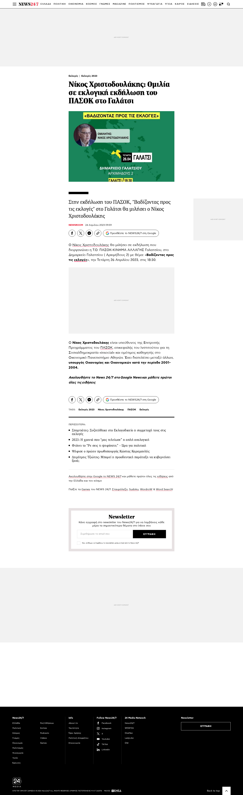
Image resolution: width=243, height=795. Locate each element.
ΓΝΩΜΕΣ (105, 4)
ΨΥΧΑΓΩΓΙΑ (154, 4)
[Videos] (209, 4)
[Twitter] (80, 233)
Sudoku (134, 489)
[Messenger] (89, 233)
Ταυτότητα (74, 728)
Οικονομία (17, 743)
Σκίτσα (43, 728)
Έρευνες (16, 763)
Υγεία (15, 758)
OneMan (129, 733)
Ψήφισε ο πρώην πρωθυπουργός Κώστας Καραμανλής (111, 451)
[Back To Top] (226, 791)
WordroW (146, 489)
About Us (73, 723)
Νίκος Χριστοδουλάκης (90, 245)
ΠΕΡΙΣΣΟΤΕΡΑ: (77, 424)
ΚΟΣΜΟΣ (91, 4)
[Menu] (14, 4)
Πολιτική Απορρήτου (78, 738)
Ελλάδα (16, 723)
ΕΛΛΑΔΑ (45, 4)
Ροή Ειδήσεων (47, 723)
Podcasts (44, 733)
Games (85, 489)
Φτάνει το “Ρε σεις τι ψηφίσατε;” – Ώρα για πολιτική (109, 445)
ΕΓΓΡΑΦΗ (205, 726)
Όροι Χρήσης (75, 733)
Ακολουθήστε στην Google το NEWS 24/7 (95, 476)
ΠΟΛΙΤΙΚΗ (60, 4)
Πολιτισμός (17, 748)
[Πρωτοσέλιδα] (203, 4)
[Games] (221, 4)
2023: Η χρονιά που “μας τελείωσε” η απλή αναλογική (110, 440)
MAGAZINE (119, 4)
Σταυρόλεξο (120, 489)
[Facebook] (72, 233)
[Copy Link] (97, 233)
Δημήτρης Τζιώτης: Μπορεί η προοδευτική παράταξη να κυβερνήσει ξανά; (121, 459)
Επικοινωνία (74, 743)
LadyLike (129, 738)
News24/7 (129, 723)
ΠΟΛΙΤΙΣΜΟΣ (137, 4)
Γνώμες (16, 738)
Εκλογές (74, 76)
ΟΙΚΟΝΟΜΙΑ (76, 4)
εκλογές (80, 260)
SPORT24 (129, 728)
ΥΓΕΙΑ (169, 4)
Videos (43, 738)
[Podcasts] (215, 4)
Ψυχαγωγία (17, 753)
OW (127, 743)
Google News (131, 377)
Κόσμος (16, 733)
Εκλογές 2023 (89, 76)
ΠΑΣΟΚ (106, 347)
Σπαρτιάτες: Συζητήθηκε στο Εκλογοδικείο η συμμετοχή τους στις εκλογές (119, 432)
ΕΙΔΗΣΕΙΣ (193, 4)
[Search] (228, 4)
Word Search (164, 489)
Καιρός (180, 4)
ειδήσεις (89, 382)
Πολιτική (16, 728)
